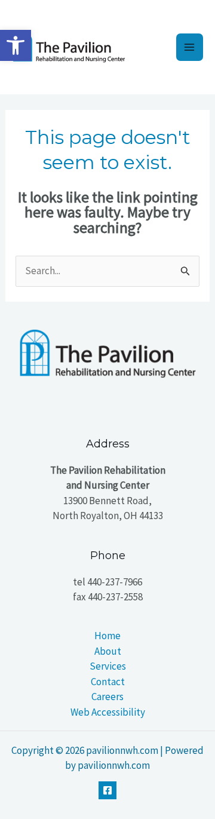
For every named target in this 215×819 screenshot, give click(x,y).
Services (108, 666)
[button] (15, 45)
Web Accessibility (107, 712)
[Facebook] (107, 790)
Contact (108, 681)
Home (107, 635)
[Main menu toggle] (190, 47)
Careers (107, 696)
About (107, 651)
